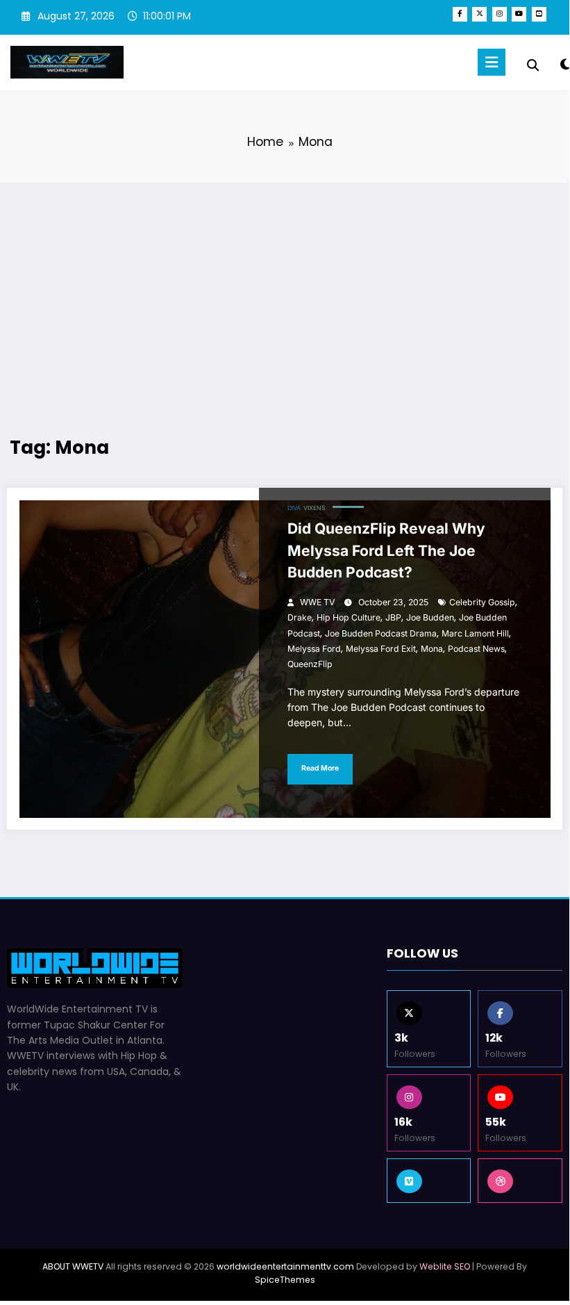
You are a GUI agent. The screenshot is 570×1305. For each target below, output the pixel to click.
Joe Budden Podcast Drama (381, 633)
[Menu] (491, 62)
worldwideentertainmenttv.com (285, 1266)
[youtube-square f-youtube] (539, 14)
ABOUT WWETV (72, 1266)
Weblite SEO (444, 1266)
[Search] (533, 65)
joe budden (430, 617)
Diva (294, 507)
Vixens (314, 507)
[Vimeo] (429, 1180)
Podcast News (476, 648)
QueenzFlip (310, 664)
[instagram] (499, 14)
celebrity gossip (482, 602)
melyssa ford (314, 648)
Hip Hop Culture (348, 617)
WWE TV (317, 602)
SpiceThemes (285, 1280)
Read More (320, 768)
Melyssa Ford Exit (381, 648)
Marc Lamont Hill (475, 633)
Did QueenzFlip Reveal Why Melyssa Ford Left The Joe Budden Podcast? (386, 550)
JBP (393, 617)
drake (299, 617)
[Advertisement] (284, 294)
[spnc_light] (564, 64)
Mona (432, 648)
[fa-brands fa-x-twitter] (479, 14)
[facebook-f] (460, 14)
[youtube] (519, 14)
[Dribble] (520, 1180)
